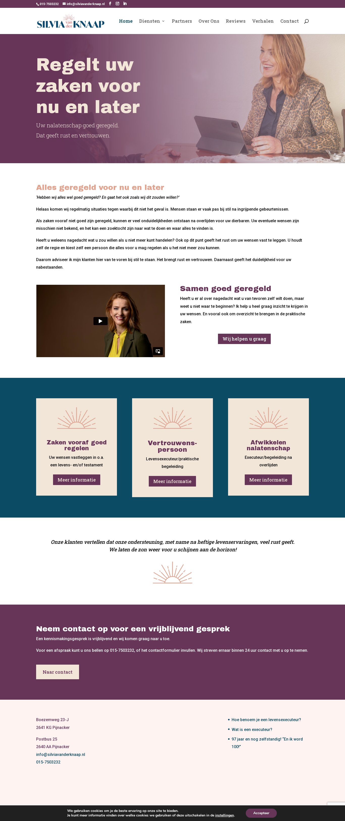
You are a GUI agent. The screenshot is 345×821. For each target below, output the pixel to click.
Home (126, 21)
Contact (289, 21)
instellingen (224, 815)
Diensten (149, 21)
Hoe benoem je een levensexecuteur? (266, 719)
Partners (182, 21)
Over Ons (209, 21)
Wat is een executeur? (252, 729)
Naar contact (57, 672)
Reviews (235, 21)
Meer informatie (77, 480)
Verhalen (263, 21)
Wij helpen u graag (244, 339)
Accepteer (261, 813)
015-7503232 (48, 762)
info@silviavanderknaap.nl (60, 754)
